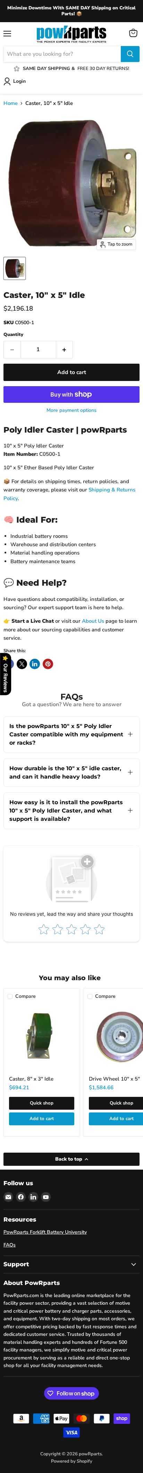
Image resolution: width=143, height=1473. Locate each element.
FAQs (9, 1245)
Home (10, 103)
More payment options (71, 410)
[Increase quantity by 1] (64, 349)
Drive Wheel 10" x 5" (114, 1078)
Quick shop (41, 1103)
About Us (93, 621)
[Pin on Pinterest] (48, 664)
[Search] (130, 54)
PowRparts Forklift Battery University (45, 1232)
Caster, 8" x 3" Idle (31, 1078)
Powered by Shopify (71, 1461)
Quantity (13, 334)
